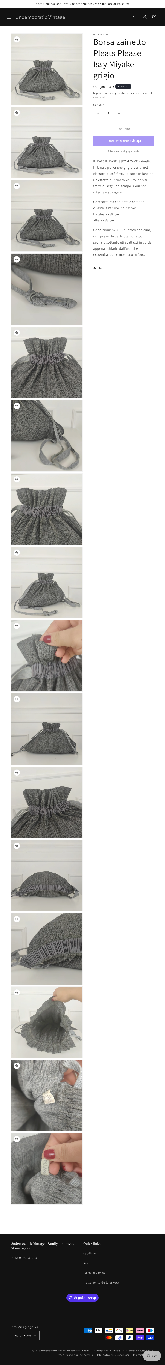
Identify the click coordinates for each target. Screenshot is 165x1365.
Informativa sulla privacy (140, 1350)
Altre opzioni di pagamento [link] (124, 151)
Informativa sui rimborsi (107, 1350)
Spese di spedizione (126, 93)
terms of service (94, 1273)
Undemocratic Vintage (54, 1350)
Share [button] (101, 268)
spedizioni (90, 1253)
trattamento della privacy (101, 1282)
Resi (86, 1263)
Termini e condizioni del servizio (74, 1354)
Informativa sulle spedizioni (113, 1354)
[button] (9, 17)
